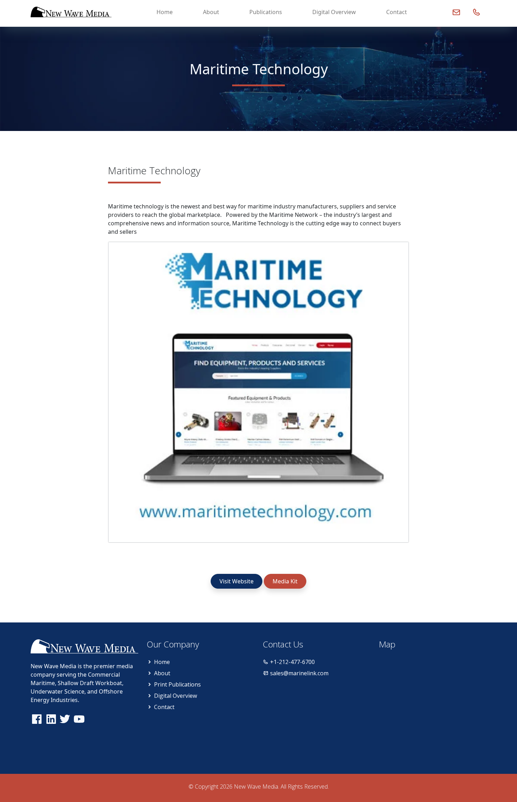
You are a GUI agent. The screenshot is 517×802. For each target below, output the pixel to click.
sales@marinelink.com (299, 673)
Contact (396, 12)
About (211, 12)
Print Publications (177, 684)
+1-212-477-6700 (292, 662)
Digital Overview (334, 12)
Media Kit (285, 581)
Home (165, 12)
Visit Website (236, 581)
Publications (265, 12)
